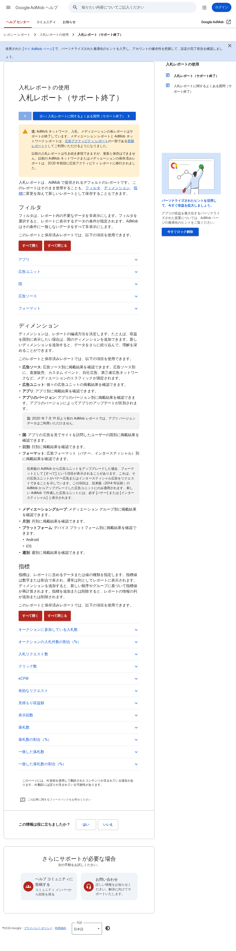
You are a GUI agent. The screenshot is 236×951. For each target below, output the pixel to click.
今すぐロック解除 (180, 232)
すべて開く (30, 246)
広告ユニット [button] (29, 271)
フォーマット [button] (29, 308)
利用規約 (60, 928)
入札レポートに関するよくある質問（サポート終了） (203, 89)
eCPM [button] (23, 678)
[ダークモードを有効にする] (107, 928)
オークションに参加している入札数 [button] (48, 629)
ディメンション (117, 188)
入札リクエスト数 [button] (33, 654)
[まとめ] (230, 46)
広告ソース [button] (27, 296)
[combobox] (139, 7)
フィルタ (92, 188)
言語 (79, 922)
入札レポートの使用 (182, 64)
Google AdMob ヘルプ (36, 7)
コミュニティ (46, 22)
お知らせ (69, 22)
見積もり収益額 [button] (31, 703)
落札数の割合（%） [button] (34, 739)
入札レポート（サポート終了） (196, 76)
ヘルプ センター (18, 22)
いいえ (108, 825)
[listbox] (87, 929)
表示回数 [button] (25, 715)
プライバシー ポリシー (38, 928)
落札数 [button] (24, 727)
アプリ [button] (24, 259)
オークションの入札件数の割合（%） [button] (49, 642)
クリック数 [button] (27, 666)
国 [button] (20, 284)
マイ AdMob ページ (38, 49)
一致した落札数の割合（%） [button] (42, 764)
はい (86, 825)
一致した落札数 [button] (31, 752)
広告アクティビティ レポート (86, 141)
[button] (8, 7)
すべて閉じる (57, 246)
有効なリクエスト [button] (33, 690)
